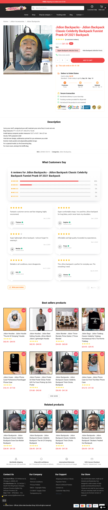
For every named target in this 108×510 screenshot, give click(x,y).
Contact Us (59, 488)
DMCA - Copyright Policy (38, 488)
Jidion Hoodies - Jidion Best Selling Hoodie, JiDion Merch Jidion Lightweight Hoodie (40, 336)
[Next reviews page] (98, 288)
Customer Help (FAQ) (63, 491)
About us (33, 479)
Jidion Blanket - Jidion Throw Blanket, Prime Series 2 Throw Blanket (67, 336)
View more (54, 396)
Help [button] (104, 507)
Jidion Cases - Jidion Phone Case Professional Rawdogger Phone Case (14, 379)
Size (57, 47)
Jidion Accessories (17, 21)
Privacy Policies (35, 485)
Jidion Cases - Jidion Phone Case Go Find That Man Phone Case (93, 379)
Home (5, 21)
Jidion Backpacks (33, 21)
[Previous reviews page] (88, 288)
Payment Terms (61, 482)
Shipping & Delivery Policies (65, 479)
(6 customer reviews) (72, 39)
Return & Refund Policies (64, 485)
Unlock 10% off (4, 501)
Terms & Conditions (36, 482)
